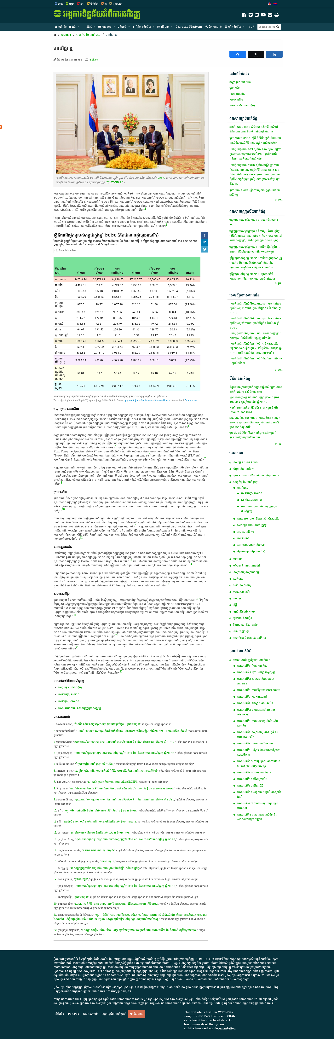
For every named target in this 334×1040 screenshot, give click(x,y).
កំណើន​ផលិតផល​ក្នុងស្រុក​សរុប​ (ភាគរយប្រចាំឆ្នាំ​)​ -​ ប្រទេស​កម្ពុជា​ (107, 724)
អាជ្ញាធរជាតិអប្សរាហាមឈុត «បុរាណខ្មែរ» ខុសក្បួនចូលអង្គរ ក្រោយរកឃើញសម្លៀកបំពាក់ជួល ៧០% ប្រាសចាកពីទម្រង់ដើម (254, 422)
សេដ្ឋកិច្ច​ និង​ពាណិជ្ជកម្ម (70, 687)
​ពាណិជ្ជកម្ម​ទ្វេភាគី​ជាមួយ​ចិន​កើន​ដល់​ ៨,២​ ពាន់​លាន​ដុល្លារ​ (100, 832)
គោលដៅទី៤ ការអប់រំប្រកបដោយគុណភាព (258, 690)
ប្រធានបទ (107, 26)
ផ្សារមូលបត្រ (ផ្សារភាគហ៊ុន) (251, 551)
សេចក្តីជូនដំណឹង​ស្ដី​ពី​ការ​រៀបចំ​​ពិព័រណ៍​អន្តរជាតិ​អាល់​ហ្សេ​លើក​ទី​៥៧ (255, 361)
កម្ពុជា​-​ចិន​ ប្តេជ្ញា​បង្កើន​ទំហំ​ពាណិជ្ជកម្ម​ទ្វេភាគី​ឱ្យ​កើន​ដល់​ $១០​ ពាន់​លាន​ (100, 810)
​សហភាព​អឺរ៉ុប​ (236, 99)
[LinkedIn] (257, 15)
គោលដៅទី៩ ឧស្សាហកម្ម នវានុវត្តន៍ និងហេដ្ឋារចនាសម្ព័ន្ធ (257, 734)
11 (136, 525)
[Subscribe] (270, 15)
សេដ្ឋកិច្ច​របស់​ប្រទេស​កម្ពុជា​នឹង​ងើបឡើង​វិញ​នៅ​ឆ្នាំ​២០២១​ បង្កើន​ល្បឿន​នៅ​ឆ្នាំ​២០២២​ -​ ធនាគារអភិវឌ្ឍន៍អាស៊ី (132, 731)
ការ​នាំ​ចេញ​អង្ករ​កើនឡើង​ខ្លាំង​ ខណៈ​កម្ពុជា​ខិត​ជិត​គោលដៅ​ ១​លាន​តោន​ (254, 410)
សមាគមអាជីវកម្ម (245, 531)
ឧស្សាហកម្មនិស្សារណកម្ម (246, 572)
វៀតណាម (117, 4)
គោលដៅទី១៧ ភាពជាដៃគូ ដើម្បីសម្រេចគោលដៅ (257, 806)
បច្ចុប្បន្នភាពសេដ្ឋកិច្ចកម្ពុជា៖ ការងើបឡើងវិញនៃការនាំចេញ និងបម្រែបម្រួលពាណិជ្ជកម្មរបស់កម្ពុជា (254, 249)
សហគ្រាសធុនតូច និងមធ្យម (251, 545)
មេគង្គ (60, 4)
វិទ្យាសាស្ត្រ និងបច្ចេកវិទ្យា (246, 624)
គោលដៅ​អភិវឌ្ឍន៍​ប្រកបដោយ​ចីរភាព (251, 660)
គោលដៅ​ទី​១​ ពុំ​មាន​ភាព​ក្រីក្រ (252, 665)
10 (63, 509)
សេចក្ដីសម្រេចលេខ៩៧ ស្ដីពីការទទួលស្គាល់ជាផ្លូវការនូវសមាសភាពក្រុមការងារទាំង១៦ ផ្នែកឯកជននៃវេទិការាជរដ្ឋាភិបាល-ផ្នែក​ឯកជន (255, 154)
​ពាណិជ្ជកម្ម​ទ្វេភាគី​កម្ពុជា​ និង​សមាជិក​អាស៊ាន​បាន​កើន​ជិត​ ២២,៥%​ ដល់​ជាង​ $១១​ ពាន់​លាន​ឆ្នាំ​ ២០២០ (122, 788)
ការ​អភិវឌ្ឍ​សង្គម (241, 631)
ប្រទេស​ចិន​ (234, 88)
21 (77, 647)
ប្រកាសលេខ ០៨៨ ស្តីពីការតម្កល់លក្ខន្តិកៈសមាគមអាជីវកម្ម (254, 192)
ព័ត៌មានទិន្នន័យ (143, 26)
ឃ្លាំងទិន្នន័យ (234, 26)
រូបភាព (161, 177)
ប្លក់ (252, 26)
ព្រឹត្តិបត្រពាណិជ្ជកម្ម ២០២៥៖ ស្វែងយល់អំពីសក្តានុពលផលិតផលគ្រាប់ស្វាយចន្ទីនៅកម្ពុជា (252, 276)
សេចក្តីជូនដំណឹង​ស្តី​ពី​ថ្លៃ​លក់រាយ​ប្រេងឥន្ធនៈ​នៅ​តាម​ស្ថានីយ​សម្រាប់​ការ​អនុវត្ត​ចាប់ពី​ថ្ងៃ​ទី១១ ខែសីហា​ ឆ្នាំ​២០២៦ (255, 308)
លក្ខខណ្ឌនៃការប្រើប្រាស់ (113, 1014)
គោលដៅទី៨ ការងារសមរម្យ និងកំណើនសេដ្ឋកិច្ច (257, 723)
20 (116, 635)
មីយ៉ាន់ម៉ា (94, 4)
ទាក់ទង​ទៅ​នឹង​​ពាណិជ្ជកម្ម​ (242, 105)
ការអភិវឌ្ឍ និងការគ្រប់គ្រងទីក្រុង (249, 638)
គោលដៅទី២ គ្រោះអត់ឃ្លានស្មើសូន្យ (256, 672)
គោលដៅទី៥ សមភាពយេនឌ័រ (252, 696)
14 (190, 564)
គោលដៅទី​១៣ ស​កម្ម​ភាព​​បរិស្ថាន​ (254, 772)
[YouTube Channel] (263, 15)
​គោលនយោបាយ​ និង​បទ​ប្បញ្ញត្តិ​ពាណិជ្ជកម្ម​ (79, 708)
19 (114, 627)
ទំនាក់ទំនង (73, 1014)
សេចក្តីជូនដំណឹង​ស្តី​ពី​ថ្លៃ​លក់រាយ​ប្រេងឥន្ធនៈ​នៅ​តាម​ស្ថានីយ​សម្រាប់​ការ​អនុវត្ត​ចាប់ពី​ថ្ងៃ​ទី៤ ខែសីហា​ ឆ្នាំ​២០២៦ (255, 323)
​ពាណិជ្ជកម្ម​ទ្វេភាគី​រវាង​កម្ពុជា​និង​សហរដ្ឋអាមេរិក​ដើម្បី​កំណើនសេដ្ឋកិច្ (105, 868)
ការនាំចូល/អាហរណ (251, 499)
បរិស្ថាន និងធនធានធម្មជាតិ (247, 565)
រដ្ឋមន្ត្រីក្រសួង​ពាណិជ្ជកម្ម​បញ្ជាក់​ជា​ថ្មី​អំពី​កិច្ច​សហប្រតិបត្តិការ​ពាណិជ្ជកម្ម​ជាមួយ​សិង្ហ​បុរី (115, 770)
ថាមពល (237, 559)
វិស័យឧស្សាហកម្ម (242, 585)
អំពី (74, 26)
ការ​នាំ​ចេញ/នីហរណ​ (68, 694)
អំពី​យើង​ (59, 1014)
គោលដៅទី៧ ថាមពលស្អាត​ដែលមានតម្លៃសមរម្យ (256, 712)
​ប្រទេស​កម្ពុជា (107, 861)
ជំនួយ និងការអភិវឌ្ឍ (243, 469)
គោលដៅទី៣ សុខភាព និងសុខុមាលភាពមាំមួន (255, 681)
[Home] (55, 34)
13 (130, 560)
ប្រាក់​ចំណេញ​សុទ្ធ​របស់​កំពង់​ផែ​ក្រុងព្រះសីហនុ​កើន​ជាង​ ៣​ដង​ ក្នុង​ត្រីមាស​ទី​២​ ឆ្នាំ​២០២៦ (254, 399)
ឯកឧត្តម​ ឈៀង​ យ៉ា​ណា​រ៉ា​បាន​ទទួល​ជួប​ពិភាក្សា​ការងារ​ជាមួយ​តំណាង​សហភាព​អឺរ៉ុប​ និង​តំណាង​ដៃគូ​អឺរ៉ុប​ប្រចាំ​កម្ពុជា (139, 930)
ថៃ (106, 4)
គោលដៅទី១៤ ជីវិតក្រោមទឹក (252, 779)
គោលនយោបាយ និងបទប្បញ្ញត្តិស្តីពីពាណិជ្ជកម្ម (259, 509)
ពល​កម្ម (237, 598)
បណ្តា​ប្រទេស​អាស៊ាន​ (240, 82)
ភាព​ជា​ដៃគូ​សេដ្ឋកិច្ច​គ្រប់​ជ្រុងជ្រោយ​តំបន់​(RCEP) (112, 781)
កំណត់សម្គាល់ (90, 1014)
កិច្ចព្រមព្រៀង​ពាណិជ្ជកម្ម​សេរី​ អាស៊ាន (94, 764)
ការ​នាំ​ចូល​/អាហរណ (68, 701)
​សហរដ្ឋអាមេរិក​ (237, 93)
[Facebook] (244, 15)
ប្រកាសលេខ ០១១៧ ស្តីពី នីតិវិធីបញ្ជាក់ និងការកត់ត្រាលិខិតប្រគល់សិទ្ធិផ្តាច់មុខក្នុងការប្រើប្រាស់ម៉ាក (255, 140)
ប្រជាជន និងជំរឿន (242, 618)
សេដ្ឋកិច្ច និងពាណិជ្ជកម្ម (88, 34)
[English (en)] (269, 4)
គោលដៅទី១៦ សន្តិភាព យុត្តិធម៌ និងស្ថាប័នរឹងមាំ (259, 794)
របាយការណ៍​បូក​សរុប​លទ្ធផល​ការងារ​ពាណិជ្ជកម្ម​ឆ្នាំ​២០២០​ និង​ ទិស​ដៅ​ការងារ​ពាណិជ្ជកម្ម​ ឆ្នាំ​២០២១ (124, 742)
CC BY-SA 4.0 (203, 959)
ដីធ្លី (235, 605)
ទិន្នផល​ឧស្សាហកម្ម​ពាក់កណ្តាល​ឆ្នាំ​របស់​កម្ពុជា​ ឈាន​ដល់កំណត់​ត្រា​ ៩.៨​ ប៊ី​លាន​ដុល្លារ (255, 389)
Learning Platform (189, 26)
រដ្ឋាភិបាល (238, 578)
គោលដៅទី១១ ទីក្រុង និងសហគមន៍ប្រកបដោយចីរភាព (258, 752)
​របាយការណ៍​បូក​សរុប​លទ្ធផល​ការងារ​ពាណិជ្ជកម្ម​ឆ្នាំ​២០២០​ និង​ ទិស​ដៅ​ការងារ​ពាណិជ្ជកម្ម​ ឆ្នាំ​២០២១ (124, 753)
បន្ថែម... (279, 199)
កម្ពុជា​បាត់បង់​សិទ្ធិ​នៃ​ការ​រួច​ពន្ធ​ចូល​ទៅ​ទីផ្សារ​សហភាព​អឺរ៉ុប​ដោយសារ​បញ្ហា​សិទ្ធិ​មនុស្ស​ (116, 903)
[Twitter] (251, 15)
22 (121, 671)
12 (81, 537)
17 (198, 598)
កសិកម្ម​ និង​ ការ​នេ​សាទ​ (245, 462)
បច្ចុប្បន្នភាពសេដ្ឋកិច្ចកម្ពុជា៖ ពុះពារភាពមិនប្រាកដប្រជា (253, 222)
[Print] (276, 15)
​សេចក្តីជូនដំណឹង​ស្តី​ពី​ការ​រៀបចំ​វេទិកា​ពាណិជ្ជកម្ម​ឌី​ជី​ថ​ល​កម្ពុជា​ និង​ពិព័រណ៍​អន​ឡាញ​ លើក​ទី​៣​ (255, 335)
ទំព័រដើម (62, 26)
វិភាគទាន (138, 1014)
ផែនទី (123, 26)
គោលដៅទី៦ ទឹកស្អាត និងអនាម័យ (255, 703)
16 (167, 584)
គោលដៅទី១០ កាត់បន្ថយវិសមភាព (255, 743)
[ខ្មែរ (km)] (275, 4)
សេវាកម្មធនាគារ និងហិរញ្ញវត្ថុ (252, 525)
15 (131, 576)
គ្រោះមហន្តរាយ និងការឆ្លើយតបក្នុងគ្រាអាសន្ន (256, 475)
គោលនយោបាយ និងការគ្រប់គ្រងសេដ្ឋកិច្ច (258, 518)
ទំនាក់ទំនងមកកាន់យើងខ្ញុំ (266, 987)
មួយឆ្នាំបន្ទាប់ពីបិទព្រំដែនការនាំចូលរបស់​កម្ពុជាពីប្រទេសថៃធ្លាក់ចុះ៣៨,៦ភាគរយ (252, 435)
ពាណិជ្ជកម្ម (111, 34)
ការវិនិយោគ (243, 538)
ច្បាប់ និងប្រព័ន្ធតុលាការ (245, 611)
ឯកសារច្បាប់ (215, 26)
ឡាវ (82, 4)
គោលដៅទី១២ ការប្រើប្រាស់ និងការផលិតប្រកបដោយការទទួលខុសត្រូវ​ (258, 763)
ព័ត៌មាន (165, 26)
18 (74, 615)
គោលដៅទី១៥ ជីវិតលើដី (250, 785)
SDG (89, 26)
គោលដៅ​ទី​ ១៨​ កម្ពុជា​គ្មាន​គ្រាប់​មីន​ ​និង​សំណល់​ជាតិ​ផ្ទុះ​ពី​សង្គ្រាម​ (257, 817)
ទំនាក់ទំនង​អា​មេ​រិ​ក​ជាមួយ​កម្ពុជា (98, 850)
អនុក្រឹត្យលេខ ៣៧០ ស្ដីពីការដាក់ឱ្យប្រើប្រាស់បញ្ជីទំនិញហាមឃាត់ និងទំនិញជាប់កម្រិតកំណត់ (254, 129)
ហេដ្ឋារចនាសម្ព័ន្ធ (241, 592)
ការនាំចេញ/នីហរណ (251, 493)
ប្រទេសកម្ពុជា (81, 897)
